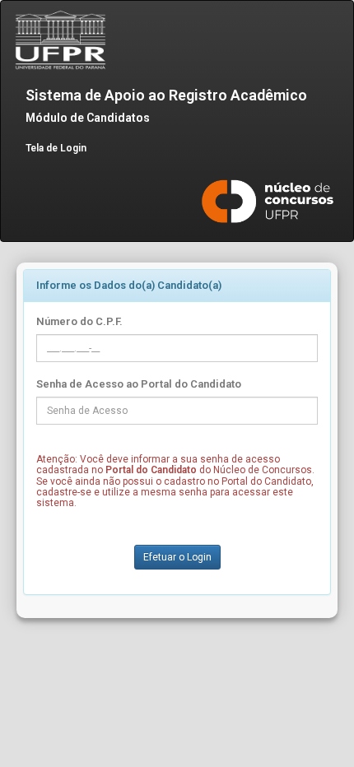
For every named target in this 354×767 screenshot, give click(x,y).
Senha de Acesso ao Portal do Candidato (138, 384)
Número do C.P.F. (79, 321)
